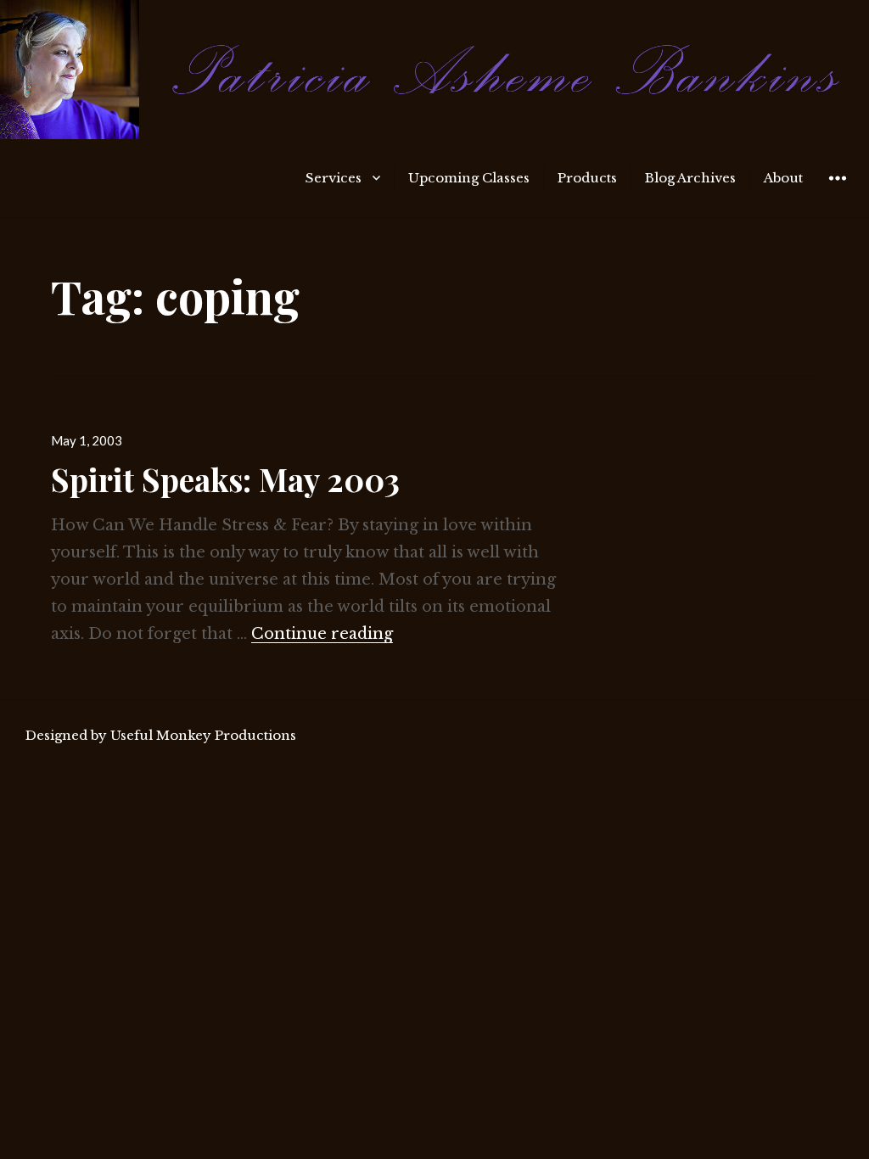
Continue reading (322, 633)
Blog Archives (690, 178)
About (783, 178)
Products (587, 178)
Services (334, 178)
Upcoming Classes (469, 178)
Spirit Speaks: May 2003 (225, 479)
